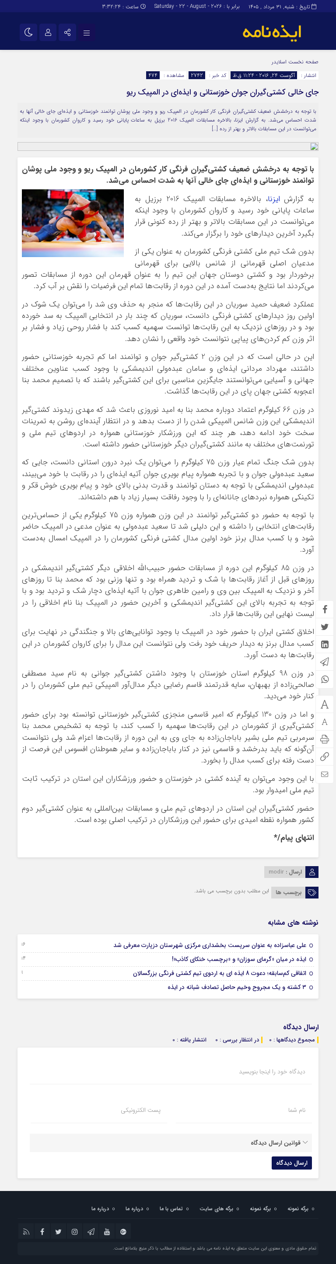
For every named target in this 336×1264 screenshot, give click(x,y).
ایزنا (274, 199)
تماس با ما (171, 1209)
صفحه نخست (302, 62)
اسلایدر (279, 62)
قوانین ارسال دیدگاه (276, 1143)
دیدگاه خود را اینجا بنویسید (272, 1072)
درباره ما (134, 1209)
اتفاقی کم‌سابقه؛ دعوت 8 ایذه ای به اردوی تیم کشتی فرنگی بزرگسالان (219, 973)
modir (276, 872)
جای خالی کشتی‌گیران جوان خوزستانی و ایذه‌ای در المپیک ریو (222, 92)
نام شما (296, 1110)
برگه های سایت (216, 1209)
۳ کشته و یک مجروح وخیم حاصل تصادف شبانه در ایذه (237, 987)
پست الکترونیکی (141, 1110)
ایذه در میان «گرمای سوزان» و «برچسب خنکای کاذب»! (239, 959)
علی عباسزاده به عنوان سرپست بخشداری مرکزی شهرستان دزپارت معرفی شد (209, 945)
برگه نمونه (297, 1209)
